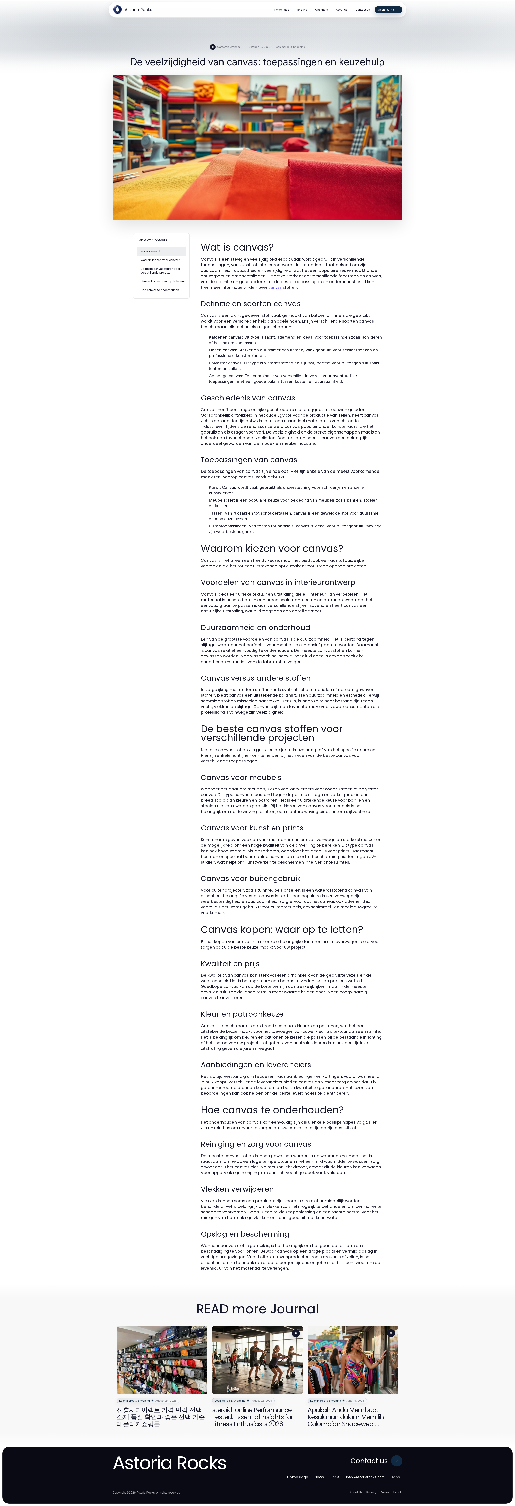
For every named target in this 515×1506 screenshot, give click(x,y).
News (319, 1477)
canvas (275, 287)
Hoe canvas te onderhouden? (160, 290)
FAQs (335, 1477)
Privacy (371, 1492)
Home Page (297, 1477)
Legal (397, 1492)
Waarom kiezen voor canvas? (160, 260)
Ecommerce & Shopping (290, 46)
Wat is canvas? (150, 251)
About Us (356, 1492)
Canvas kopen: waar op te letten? (163, 281)
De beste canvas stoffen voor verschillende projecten (160, 270)
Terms (384, 1492)
